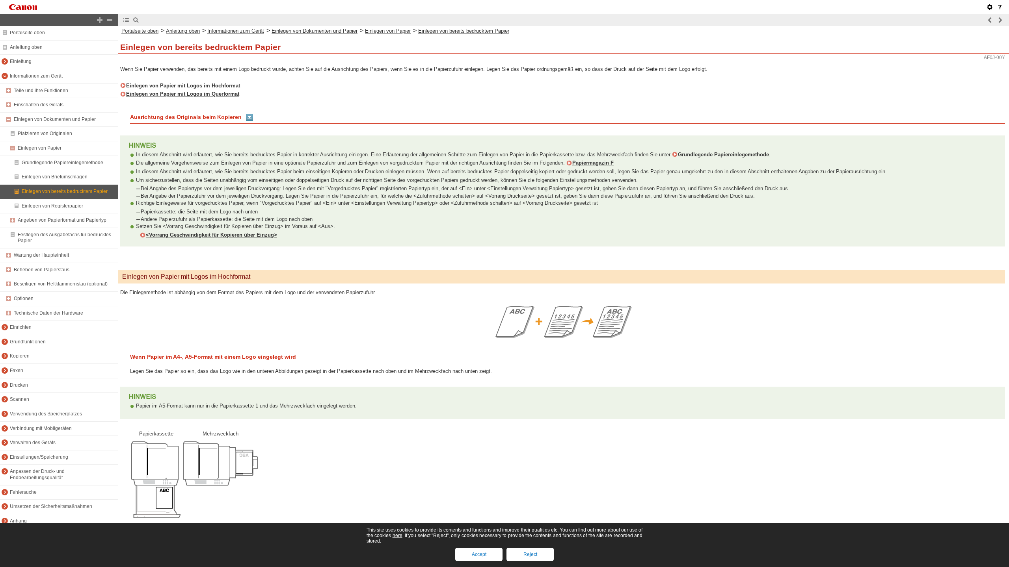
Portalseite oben (27, 32)
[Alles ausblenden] (109, 20)
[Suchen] (136, 20)
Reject (530, 554)
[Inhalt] (126, 20)
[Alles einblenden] (99, 20)
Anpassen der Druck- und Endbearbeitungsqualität (37, 474)
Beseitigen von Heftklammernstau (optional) (61, 284)
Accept (479, 554)
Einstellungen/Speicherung (39, 457)
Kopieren (20, 356)
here (397, 535)
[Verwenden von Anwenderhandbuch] (1000, 7)
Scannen (19, 399)
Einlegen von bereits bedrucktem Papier (65, 191)
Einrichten (21, 327)
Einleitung (21, 61)
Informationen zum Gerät (36, 76)
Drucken (19, 385)
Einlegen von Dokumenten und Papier (55, 119)
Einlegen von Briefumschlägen (54, 177)
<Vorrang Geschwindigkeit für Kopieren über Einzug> (211, 235)
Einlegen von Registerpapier (52, 206)
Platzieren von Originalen (45, 133)
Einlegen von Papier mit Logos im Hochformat (183, 86)
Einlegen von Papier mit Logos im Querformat (182, 94)
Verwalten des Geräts (33, 442)
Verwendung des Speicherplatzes (46, 414)
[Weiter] (1000, 20)
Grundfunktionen (28, 342)
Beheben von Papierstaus (41, 269)
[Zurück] (990, 20)
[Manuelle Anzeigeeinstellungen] (989, 7)
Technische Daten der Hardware (48, 313)
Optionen (24, 298)
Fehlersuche (23, 492)
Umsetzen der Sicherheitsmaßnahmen (51, 506)
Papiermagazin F (593, 163)
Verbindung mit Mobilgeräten (41, 428)
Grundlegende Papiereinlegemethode (62, 162)
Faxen (16, 370)
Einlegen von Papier (39, 148)
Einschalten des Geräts (38, 104)
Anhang (18, 521)
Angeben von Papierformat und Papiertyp (62, 220)
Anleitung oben (26, 47)
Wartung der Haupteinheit (41, 255)
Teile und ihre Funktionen (41, 90)
